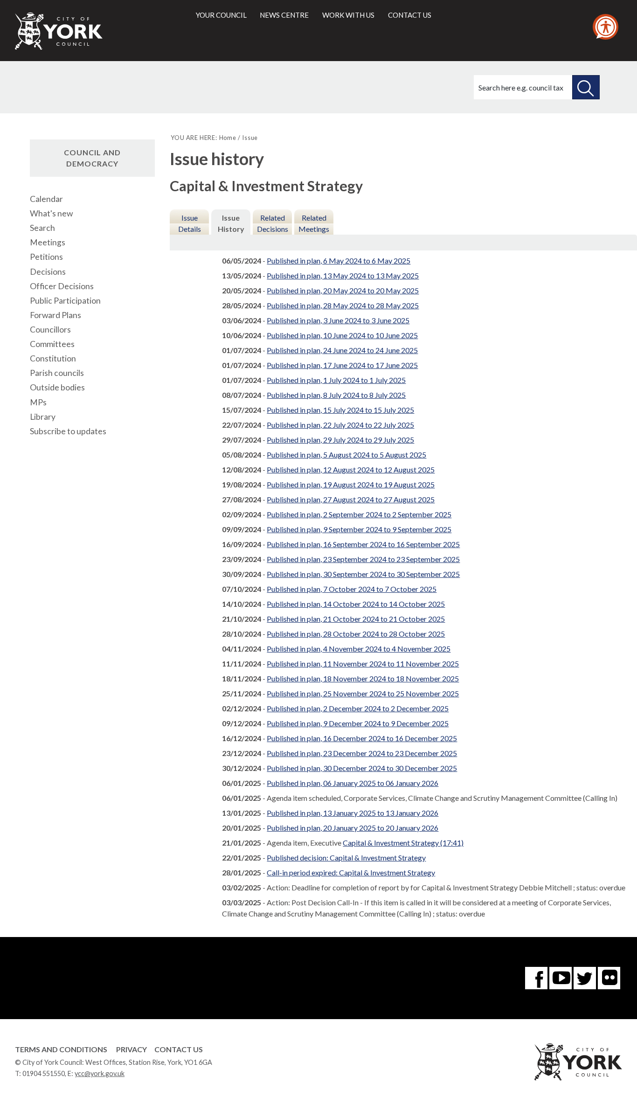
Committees (52, 344)
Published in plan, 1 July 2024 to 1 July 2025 (336, 379)
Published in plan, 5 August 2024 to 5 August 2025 (346, 454)
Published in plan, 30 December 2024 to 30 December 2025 (362, 768)
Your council (221, 15)
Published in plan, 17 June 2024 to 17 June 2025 (342, 365)
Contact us (409, 15)
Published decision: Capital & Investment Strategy (346, 857)
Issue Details (189, 223)
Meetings (47, 242)
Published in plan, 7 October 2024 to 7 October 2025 (351, 588)
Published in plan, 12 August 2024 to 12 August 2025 (351, 469)
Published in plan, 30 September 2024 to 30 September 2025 (363, 573)
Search (42, 228)
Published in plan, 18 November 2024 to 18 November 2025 (363, 678)
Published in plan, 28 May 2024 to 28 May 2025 (343, 305)
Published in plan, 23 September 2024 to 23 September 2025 (363, 559)
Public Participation (65, 301)
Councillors (50, 329)
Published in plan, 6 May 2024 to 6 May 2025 (338, 260)
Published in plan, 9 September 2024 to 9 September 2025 (359, 529)
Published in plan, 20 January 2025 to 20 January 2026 (352, 827)
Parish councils (57, 373)
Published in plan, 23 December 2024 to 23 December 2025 (362, 753)
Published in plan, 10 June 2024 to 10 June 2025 (342, 335)
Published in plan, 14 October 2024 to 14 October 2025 (356, 603)
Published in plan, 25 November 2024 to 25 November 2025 (363, 693)
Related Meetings (313, 223)
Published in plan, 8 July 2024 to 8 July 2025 (336, 394)
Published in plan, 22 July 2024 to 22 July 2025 (340, 424)
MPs (38, 402)
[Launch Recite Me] (605, 27)
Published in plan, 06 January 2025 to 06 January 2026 (352, 782)
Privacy (131, 1049)
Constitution (53, 358)
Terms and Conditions (61, 1049)
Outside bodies (57, 387)
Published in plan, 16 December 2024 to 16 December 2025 (362, 738)
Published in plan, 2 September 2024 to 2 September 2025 (359, 514)
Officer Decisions (62, 286)
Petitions (46, 257)
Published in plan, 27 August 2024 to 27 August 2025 (351, 499)
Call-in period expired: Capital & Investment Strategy (351, 872)
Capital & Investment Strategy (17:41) (403, 842)
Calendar (46, 199)
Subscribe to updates (68, 431)
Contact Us (178, 1049)
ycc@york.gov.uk (100, 1073)
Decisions (48, 272)
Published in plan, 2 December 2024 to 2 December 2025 (358, 708)
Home (227, 137)
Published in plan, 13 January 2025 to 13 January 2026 (352, 812)
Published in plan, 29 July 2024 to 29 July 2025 (340, 439)
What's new (51, 213)
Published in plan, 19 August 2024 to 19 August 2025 (351, 484)
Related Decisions (272, 223)
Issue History (231, 223)
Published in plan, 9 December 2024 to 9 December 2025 (358, 723)
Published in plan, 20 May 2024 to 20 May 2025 (343, 290)
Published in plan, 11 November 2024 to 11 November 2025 (363, 663)
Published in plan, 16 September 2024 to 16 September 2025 (363, 544)
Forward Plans (55, 315)
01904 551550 (43, 1073)
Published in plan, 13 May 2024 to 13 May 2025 (343, 275)
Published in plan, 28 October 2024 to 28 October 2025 (356, 633)
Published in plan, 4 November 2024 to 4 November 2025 (358, 648)
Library (42, 417)
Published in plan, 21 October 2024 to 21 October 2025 (356, 618)
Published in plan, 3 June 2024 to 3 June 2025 (338, 320)
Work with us (348, 15)
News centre (284, 15)
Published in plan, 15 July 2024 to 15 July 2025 (340, 409)
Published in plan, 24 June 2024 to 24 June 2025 (342, 350)
